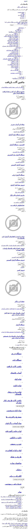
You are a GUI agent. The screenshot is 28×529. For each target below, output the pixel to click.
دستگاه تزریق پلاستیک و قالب (11, 36)
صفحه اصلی (24, 523)
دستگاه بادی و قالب (13, 37)
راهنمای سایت (19, 524)
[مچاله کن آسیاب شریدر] (13, 121)
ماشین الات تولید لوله (13, 41)
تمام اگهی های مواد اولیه (12, 50)
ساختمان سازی (14, 67)
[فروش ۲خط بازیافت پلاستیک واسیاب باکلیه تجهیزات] (12, 245)
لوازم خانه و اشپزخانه (13, 60)
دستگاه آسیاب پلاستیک (12, 40)
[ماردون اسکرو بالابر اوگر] (19, 192)
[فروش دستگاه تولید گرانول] (19, 131)
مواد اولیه (18, 47)
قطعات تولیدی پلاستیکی (18, 426)
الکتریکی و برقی (14, 70)
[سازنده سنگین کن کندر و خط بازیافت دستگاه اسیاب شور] (12, 88)
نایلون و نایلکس (14, 61)
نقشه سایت (17, 523)
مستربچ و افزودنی (13, 53)
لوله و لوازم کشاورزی (13, 64)
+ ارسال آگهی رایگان (22, 23)
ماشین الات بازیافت (13, 39)
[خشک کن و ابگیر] (13, 298)
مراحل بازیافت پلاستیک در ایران (13, 508)
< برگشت (19, 29)
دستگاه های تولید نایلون (12, 43)
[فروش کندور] (22, 267)
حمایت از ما (12, 524)
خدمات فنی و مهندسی (15, 73)
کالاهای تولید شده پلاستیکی (14, 56)
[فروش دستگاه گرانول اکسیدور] (18, 257)
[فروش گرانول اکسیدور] (19, 162)
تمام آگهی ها (18, 30)
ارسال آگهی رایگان (22, 7)
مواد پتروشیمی (14, 51)
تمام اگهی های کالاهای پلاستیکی (10, 58)
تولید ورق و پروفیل (13, 44)
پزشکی (16, 68)
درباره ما (22, 18)
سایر (20, 74)
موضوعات (21, 27)
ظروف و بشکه (14, 66)
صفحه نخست (21, 12)
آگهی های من (21, 15)
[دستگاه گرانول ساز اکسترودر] (18, 152)
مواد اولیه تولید (20, 405)
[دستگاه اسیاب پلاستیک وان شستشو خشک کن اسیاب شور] (12, 333)
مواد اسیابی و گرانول (13, 54)
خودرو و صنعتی (14, 63)
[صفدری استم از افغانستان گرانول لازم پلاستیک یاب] (13, 233)
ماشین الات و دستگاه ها (15, 32)
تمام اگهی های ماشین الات (11, 34)
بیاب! (12, 25)
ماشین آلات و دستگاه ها (18, 78)
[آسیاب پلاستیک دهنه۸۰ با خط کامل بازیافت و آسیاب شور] (12, 310)
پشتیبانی (22, 16)
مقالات (22, 13)
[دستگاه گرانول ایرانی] (20, 172)
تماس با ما (7, 22)
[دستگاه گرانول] (22, 322)
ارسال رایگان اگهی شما (8, 523)
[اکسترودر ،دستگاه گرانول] (20, 142)
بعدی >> (17, 345)
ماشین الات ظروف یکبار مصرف (10, 46)
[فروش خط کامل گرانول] (19, 182)
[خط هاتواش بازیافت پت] (19, 202)
